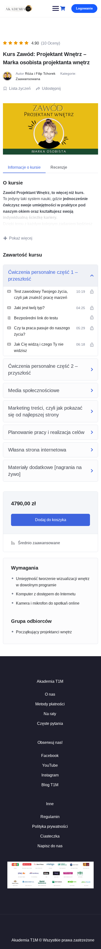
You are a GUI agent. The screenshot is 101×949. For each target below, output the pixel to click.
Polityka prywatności (50, 826)
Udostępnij (51, 88)
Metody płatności (50, 704)
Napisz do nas (50, 846)
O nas (50, 694)
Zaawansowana (28, 79)
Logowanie (84, 8)
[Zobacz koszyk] (63, 8)
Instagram (50, 775)
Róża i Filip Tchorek (40, 73)
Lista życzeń (20, 88)
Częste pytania (50, 723)
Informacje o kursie (24, 167)
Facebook (50, 756)
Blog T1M (49, 785)
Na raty (50, 714)
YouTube (50, 765)
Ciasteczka (50, 836)
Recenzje (58, 167)
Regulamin (50, 817)
